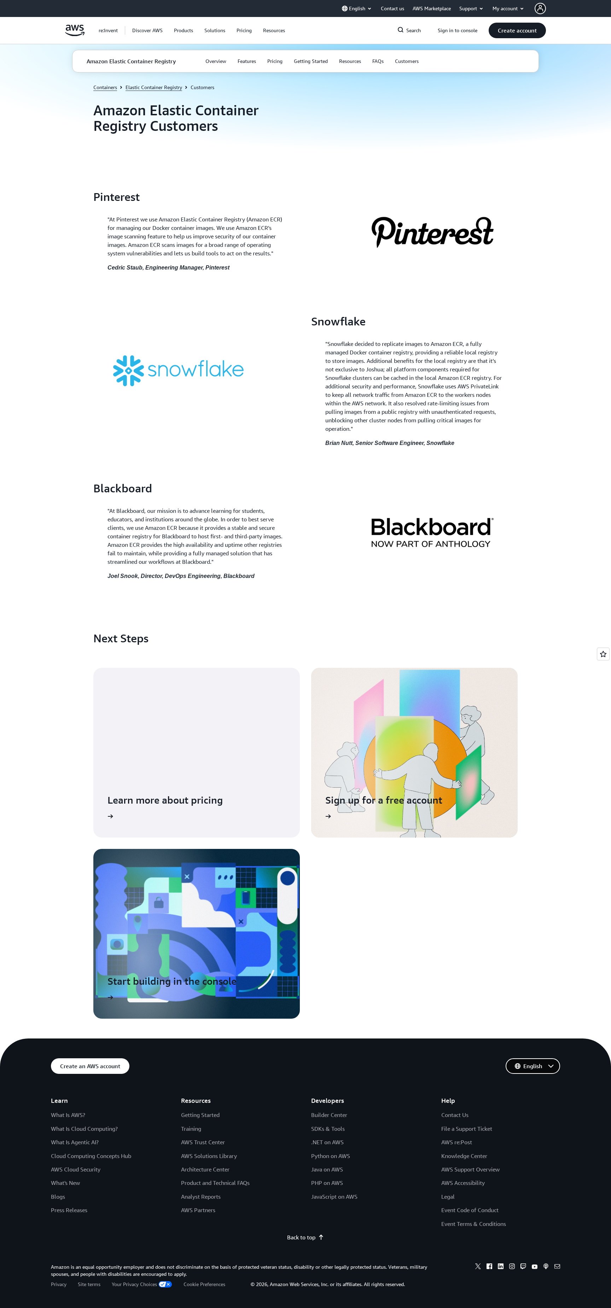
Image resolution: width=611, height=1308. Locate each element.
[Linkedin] (501, 1267)
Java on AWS (327, 1169)
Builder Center (329, 1114)
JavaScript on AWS (334, 1196)
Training (191, 1128)
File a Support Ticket (466, 1128)
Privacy (58, 1284)
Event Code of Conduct (470, 1210)
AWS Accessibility (463, 1182)
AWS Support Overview (470, 1169)
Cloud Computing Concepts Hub (91, 1155)
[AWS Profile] (540, 8)
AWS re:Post (456, 1142)
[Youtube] (534, 1267)
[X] (478, 1267)
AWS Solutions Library (209, 1155)
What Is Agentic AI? (75, 1142)
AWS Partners (198, 1210)
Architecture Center (205, 1169)
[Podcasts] (546, 1267)
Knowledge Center (464, 1155)
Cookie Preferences (204, 1284)
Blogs (58, 1196)
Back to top (301, 1237)
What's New (65, 1182)
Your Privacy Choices (134, 1284)
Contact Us (455, 1114)
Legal (448, 1196)
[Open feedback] (603, 654)
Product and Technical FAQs (215, 1182)
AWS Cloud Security (75, 1169)
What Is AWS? (68, 1114)
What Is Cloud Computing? (84, 1128)
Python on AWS (330, 1155)
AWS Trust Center (203, 1142)
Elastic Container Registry (154, 87)
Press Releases (69, 1210)
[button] (147, 30)
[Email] (557, 1267)
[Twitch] (523, 1267)
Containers (105, 87)
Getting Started (200, 1114)
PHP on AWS (327, 1182)
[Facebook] (489, 1267)
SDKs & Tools (328, 1128)
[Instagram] (512, 1267)
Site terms (89, 1284)
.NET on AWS (327, 1142)
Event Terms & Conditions (473, 1223)
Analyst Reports (201, 1196)
